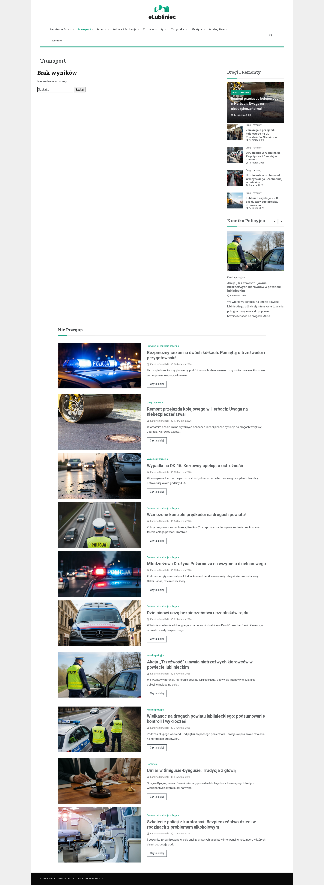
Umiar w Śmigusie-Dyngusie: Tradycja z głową (191, 770)
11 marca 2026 (256, 162)
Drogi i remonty (240, 93)
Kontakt (57, 40)
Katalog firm (216, 29)
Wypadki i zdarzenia (157, 459)
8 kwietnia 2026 (238, 295)
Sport (163, 29)
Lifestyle (196, 29)
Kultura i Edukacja (124, 29)
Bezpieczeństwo (60, 29)
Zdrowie (148, 29)
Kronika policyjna (236, 277)
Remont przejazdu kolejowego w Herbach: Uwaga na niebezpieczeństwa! (254, 104)
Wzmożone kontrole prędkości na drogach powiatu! (196, 514)
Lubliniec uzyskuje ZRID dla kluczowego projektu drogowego (262, 201)
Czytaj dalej (157, 383)
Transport (84, 29)
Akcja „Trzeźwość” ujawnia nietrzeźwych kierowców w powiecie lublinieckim (254, 286)
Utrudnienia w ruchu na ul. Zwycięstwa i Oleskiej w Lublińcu (263, 156)
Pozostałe (152, 764)
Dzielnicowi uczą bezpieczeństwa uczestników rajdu (197, 612)
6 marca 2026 (256, 185)
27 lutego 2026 (256, 208)
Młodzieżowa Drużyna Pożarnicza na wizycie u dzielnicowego (206, 563)
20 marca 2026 (256, 140)
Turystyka (177, 29)
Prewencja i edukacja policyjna (163, 346)
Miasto (101, 29)
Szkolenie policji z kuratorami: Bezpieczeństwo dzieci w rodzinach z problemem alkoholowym (201, 824)
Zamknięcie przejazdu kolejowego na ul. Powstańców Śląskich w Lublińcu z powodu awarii (262, 135)
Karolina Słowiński (159, 364)
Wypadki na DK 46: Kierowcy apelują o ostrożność (195, 465)
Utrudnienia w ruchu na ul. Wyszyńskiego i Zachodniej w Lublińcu (264, 179)
